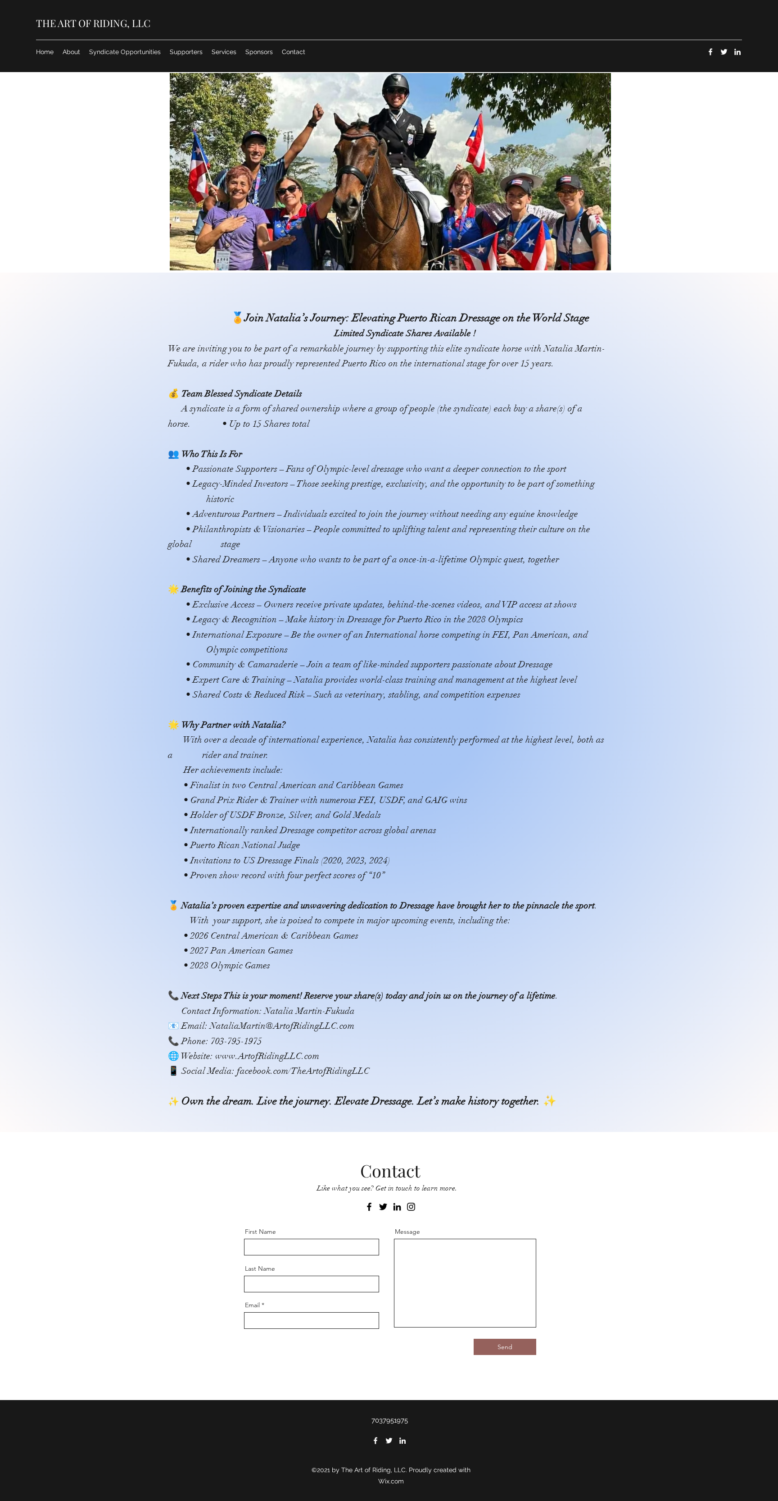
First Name (260, 1231)
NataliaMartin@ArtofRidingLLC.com (282, 1025)
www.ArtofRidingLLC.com (267, 1056)
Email (252, 1305)
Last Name (260, 1268)
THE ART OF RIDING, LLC (93, 23)
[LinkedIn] (737, 51)
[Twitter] (723, 51)
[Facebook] (710, 51)
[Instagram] (411, 1206)
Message (407, 1231)
